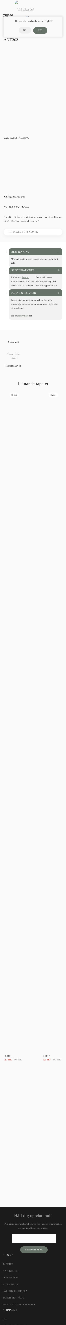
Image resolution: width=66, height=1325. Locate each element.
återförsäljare (45, 1161)
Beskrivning (20, 251)
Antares (20, 196)
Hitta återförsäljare (23, 232)
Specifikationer (22, 270)
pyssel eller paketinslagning (34, 1177)
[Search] (52, 9)
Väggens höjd (11, 1120)
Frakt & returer (23, 292)
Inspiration (11, 1277)
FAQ (5, 1319)
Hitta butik (10, 1284)
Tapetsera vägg (13, 1297)
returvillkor (23, 315)
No (25, 30)
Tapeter (8, 1264)
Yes (40, 30)
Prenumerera (34, 1249)
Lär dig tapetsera (15, 1291)
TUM (12, 1137)
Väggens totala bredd (15, 1107)
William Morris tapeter (19, 1304)
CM (4, 1137)
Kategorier (11, 1271)
